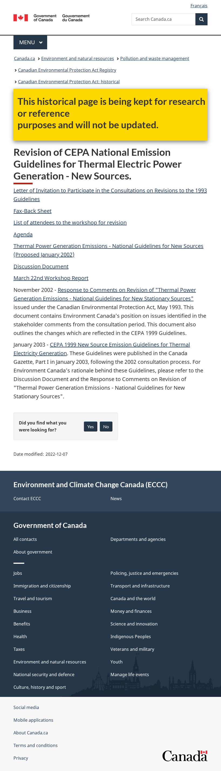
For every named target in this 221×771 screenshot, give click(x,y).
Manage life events (129, 674)
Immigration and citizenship (42, 586)
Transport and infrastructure (140, 586)
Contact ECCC (27, 499)
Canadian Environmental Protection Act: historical (69, 82)
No (106, 426)
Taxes (19, 649)
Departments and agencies (138, 539)
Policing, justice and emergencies (144, 573)
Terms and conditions (35, 745)
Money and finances (131, 611)
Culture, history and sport (39, 687)
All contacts (25, 539)
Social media (26, 707)
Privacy (20, 758)
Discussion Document (40, 266)
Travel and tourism (32, 598)
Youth (116, 662)
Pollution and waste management (154, 58)
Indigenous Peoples (130, 636)
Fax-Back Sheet (32, 211)
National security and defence (43, 674)
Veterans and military (132, 649)
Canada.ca (24, 58)
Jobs (17, 573)
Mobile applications (33, 720)
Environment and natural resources (77, 58)
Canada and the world (133, 598)
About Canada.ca (30, 733)
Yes (90, 426)
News (116, 499)
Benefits (21, 624)
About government (32, 552)
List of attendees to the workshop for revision (70, 222)
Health (20, 636)
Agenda (23, 234)
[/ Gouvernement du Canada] (51, 17)
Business (22, 611)
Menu (27, 42)
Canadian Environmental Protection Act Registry (67, 70)
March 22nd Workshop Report (50, 278)
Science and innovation (134, 624)
